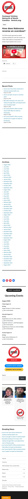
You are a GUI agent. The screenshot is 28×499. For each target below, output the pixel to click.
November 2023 (8, 233)
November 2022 (8, 258)
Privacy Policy (11, 486)
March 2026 (7, 175)
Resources (5, 469)
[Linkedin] (13, 280)
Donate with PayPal (14, 369)
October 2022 (7, 260)
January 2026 (7, 179)
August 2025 (7, 189)
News (4, 473)
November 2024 (8, 208)
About (4, 476)
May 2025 (6, 196)
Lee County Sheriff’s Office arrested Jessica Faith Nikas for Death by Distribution (13, 110)
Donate (4, 480)
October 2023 (7, 235)
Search (4, 375)
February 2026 (7, 177)
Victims (4, 462)
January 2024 (7, 229)
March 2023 (7, 250)
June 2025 (6, 194)
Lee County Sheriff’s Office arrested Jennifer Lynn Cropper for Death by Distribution (13, 118)
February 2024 (7, 227)
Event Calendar (14, 290)
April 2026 (6, 173)
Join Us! (14, 360)
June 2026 (6, 169)
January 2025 (7, 204)
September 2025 (8, 187)
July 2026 (6, 166)
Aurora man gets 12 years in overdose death (13, 436)
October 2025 (7, 185)
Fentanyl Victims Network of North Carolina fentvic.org (11, 18)
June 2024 (6, 219)
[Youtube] (10, 280)
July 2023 (6, 242)
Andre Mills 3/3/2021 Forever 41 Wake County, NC (7, 408)
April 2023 (6, 248)
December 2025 (8, 181)
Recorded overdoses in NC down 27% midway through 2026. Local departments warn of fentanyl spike (14, 102)
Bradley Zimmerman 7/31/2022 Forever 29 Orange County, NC (20, 409)
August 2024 (7, 214)
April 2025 (6, 198)
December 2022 (8, 256)
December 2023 (8, 231)
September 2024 (8, 212)
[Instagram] (7, 280)
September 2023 (8, 237)
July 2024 (6, 217)
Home (4, 458)
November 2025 (8, 183)
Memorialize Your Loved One (10, 465)
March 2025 (7, 200)
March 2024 (7, 225)
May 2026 (6, 171)
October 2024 (7, 210)
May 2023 (6, 246)
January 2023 (7, 254)
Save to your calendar (8, 310)
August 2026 (7, 164)
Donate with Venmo (14, 366)
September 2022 (8, 262)
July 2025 (6, 192)
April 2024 (6, 223)
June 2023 (6, 244)
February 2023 (7, 252)
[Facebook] (3, 280)
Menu (4, 24)
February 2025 (7, 202)
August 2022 (7, 265)
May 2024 (6, 221)
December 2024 (8, 206)
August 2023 (7, 240)
